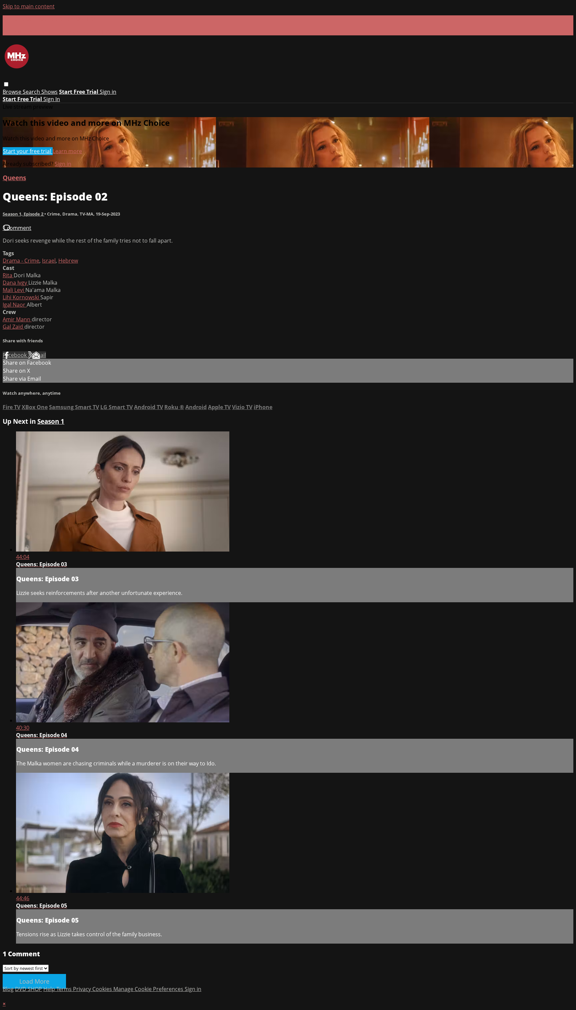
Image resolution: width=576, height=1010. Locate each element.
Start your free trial (27, 151)
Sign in (108, 91)
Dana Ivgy (15, 282)
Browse (13, 91)
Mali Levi (14, 290)
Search (32, 91)
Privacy (82, 989)
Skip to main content (29, 6)
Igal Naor (15, 304)
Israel (49, 260)
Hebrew (68, 260)
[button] (6, 84)
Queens (14, 178)
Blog (8, 989)
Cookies (102, 989)
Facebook (15, 355)
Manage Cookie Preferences (149, 989)
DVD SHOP (28, 989)
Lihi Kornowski (21, 297)
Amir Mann (17, 319)
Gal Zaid (13, 326)
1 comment (17, 228)
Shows (49, 91)
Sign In (51, 99)
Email (39, 355)
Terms (64, 989)
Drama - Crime (21, 260)
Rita (8, 275)
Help (49, 989)
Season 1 (50, 421)
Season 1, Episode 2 (23, 214)
